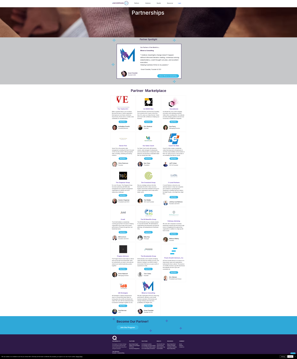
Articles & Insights (171, 345)
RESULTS (159, 341)
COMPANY (181, 341)
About (180, 344)
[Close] (295, 356)
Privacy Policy (79, 356)
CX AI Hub (131, 347)
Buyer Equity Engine (133, 344)
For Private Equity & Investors (148, 348)
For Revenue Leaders (147, 344)
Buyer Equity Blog (171, 348)
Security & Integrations (134, 348)
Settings (283, 356)
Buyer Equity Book (171, 344)
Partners (181, 345)
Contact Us (181, 347)
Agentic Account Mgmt (134, 345)
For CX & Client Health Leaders (149, 347)
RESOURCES (170, 341)
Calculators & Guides (172, 347)
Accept (290, 356)
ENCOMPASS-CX (116, 341)
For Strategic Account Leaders (149, 345)
